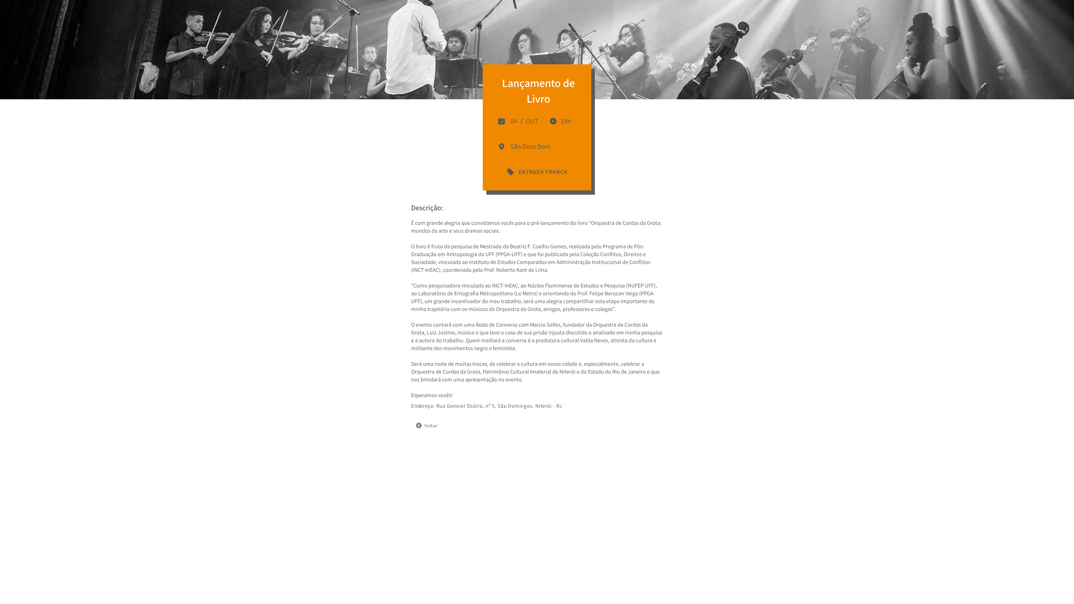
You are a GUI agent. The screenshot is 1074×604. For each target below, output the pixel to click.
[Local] (553, 121)
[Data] (501, 121)
